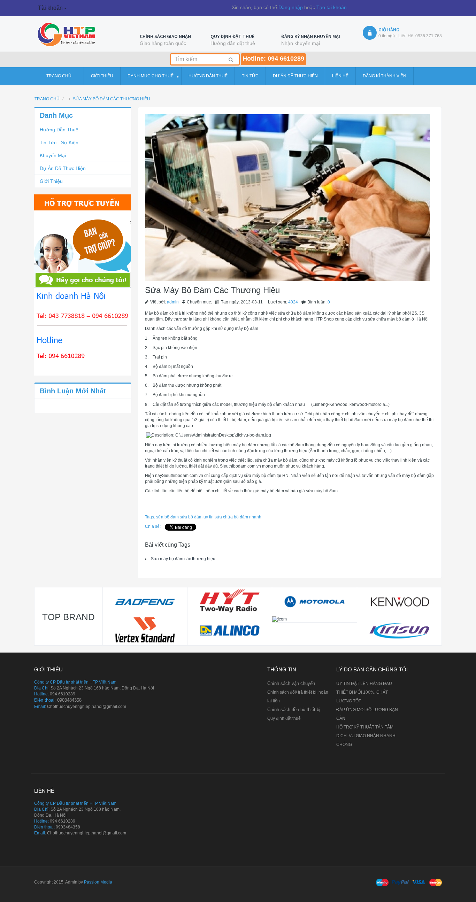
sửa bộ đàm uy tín (197, 517)
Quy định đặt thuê (232, 36)
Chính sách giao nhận (165, 36)
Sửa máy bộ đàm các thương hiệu (183, 558)
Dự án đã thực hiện (63, 168)
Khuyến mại (53, 155)
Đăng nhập (290, 7)
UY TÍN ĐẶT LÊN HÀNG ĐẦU (364, 683)
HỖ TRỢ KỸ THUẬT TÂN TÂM (364, 727)
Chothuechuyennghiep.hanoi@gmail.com (86, 706)
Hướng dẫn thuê (59, 129)
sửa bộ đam (167, 517)
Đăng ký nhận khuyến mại (310, 36)
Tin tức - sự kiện (59, 142)
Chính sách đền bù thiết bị (293, 709)
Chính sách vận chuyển (291, 683)
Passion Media (98, 882)
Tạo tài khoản (331, 7)
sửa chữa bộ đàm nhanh (238, 517)
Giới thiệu (51, 181)
